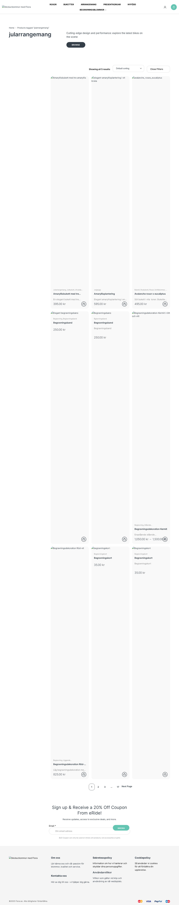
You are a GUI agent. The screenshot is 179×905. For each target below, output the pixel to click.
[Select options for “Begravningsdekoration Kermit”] (163, 539)
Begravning (57, 319)
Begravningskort (100, 554)
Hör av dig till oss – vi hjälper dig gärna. (70, 882)
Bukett (137, 290)
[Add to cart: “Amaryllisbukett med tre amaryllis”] (81, 304)
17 (118, 787)
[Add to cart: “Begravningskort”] (122, 774)
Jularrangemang (59, 290)
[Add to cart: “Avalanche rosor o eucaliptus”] (163, 304)
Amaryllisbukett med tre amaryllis (66, 293)
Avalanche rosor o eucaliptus (150, 293)
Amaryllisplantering (104, 293)
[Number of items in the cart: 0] (174, 7)
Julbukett (70, 290)
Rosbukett (145, 290)
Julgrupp (97, 290)
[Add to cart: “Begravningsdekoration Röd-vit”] (81, 774)
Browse (76, 45)
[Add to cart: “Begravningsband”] (122, 539)
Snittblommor (160, 290)
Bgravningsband (100, 319)
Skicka (121, 828)
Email (52, 826)
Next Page (127, 786)
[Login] (165, 7)
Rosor (151, 290)
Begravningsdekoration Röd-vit (68, 764)
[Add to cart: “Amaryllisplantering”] (122, 304)
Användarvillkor (102, 872)
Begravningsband (70, 319)
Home (11, 28)
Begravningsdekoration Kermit (151, 529)
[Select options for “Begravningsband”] (81, 539)
